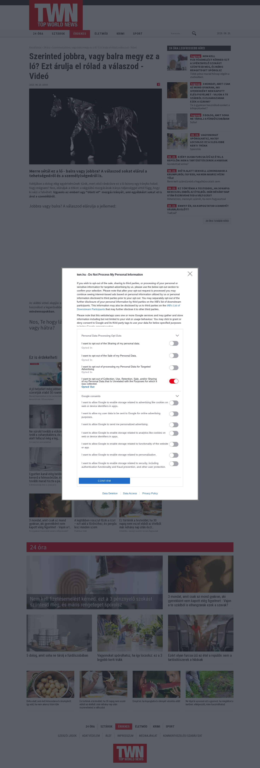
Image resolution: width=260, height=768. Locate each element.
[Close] (191, 274)
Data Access (130, 493)
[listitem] (130, 335)
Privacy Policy (150, 493)
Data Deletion (110, 493)
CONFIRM (104, 481)
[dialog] (130, 384)
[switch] (173, 343)
